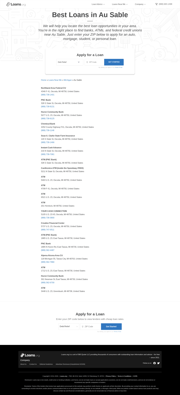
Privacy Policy (111, 376)
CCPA (135, 376)
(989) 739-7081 (47, 154)
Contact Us (33, 364)
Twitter (158, 363)
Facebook (154, 363)
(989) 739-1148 (47, 130)
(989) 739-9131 (47, 107)
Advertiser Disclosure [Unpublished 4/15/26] (70, 364)
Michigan (68, 80)
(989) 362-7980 (47, 262)
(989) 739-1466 (47, 142)
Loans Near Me (118, 4)
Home (43, 80)
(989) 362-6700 (47, 283)
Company (139, 4)
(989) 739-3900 (47, 218)
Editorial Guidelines (46, 364)
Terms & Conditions (124, 376)
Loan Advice (97, 4)
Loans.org (63, 376)
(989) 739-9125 (47, 118)
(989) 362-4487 (47, 250)
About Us (23, 364)
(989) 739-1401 (47, 95)
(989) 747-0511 (47, 230)
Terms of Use (117, 331)
